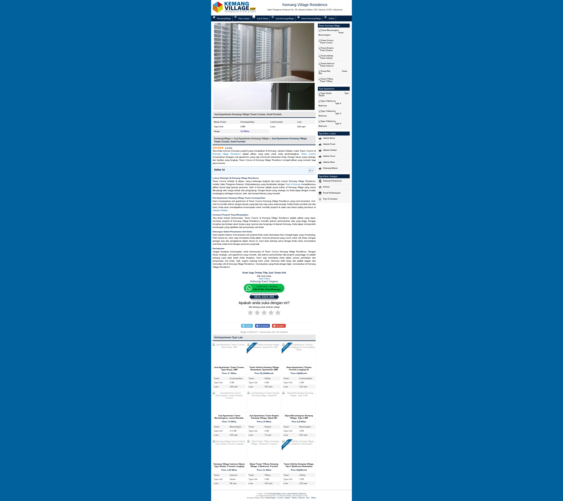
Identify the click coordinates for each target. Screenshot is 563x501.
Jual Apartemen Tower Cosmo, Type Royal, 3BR (229, 368)
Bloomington (271, 498)
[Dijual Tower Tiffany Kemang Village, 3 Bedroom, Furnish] (263, 444)
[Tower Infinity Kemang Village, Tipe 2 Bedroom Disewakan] (298, 444)
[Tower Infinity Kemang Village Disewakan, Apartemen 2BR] (263, 347)
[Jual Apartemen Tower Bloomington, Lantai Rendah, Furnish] (229, 398)
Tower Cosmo (308, 154)
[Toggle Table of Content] (309, 170)
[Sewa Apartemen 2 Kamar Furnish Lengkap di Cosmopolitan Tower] (298, 349)
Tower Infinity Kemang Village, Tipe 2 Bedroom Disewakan (299, 465)
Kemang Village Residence (227, 154)
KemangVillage (222, 138)
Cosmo (280, 498)
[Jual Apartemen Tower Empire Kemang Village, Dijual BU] (263, 395)
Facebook (263, 326)
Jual (260, 278)
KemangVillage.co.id (277, 494)
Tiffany (313, 498)
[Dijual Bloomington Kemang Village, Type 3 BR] (298, 395)
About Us (302, 494)
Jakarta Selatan (220, 210)
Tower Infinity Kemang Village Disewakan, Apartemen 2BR (264, 368)
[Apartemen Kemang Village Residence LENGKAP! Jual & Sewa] (235, 12)
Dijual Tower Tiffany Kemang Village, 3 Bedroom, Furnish (264, 465)
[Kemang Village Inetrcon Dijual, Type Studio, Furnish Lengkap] (229, 444)
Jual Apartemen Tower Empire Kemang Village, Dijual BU (264, 416)
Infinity (294, 498)
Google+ (280, 326)
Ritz (307, 498)
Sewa (267, 278)
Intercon (301, 498)
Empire (287, 498)
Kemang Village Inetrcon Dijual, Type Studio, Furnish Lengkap (229, 465)
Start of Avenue (292, 184)
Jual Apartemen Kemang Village (251, 138)
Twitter (248, 326)
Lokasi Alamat (292, 494)
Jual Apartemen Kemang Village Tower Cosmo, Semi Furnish (248, 114)
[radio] (250, 313)
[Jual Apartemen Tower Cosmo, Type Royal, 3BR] (229, 347)
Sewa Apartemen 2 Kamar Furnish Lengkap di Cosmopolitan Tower (299, 369)
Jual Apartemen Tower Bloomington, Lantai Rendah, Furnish (229, 417)
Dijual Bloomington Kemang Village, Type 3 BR (299, 416)
